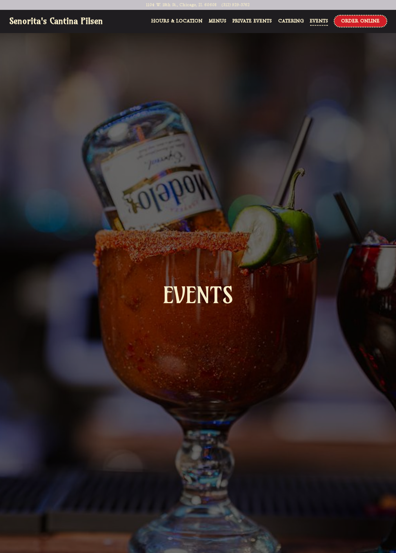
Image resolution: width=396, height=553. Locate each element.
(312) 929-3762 (236, 5)
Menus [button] (217, 21)
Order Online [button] (360, 21)
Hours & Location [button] (177, 21)
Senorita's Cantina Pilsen (56, 21)
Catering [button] (291, 21)
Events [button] (319, 21)
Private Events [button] (252, 21)
